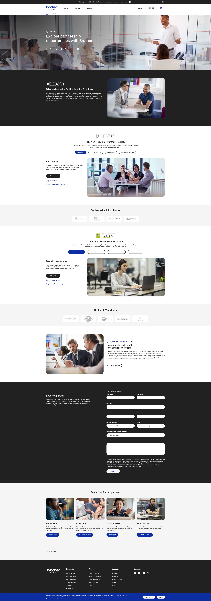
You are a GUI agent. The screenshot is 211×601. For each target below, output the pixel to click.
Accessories (69, 588)
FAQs (90, 585)
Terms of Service (132, 466)
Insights (89, 8)
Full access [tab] (80, 152)
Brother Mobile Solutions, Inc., (154, 461)
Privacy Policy (121, 466)
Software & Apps (71, 582)
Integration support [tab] (127, 152)
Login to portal (52, 535)
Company (110, 403)
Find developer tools (85, 535)
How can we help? (111, 441)
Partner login (54, 49)
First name (110, 394)
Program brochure (51, 180)
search (161, 8)
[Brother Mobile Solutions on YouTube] (144, 573)
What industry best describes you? (117, 432)
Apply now (53, 176)
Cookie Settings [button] (149, 597)
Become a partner (70, 49)
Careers (114, 582)
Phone (139, 413)
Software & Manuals (95, 576)
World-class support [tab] (76, 252)
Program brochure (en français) (55, 184)
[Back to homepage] (47, 14)
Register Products (94, 582)
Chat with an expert (144, 535)
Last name (141, 394)
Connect (114, 585)
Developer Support (94, 579)
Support (140, 8)
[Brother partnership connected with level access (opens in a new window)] (151, 8)
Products (65, 8)
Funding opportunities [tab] (117, 252)
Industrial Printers (71, 579)
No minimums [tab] (111, 152)
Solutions (77, 8)
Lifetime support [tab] (95, 152)
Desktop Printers (71, 576)
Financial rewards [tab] (135, 252)
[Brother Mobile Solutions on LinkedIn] (139, 573)
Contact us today (115, 365)
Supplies (68, 585)
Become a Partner (117, 579)
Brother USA (115, 576)
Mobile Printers (70, 573)
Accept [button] (161, 597)
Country (140, 422)
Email (109, 413)
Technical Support (94, 573)
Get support (112, 535)
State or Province (112, 422)
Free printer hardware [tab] (96, 252)
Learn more (124, 2)
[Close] (163, 2)
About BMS (115, 573)
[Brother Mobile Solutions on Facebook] (135, 573)
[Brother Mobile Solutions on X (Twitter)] (148, 573)
